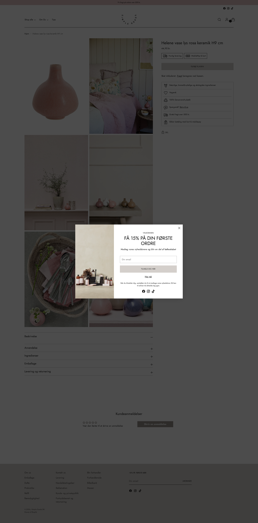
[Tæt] (179, 228)
